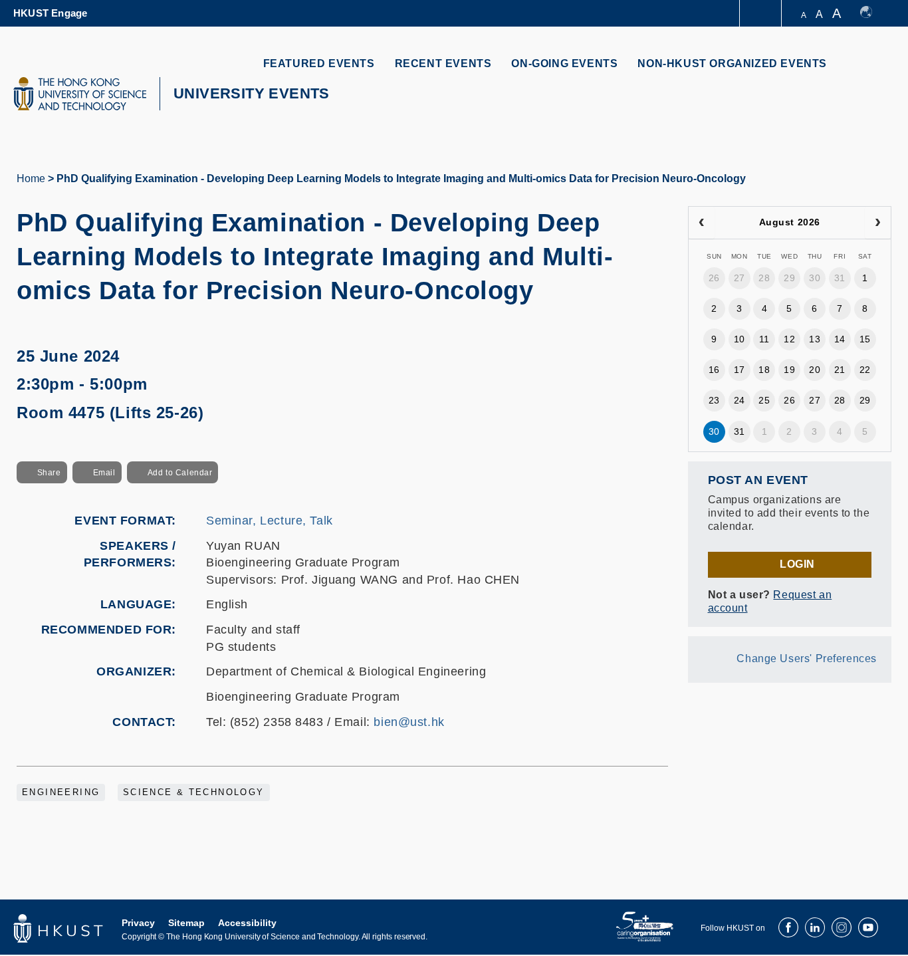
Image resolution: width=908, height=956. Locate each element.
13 (814, 339)
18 (764, 369)
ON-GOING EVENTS (564, 63)
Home (31, 178)
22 (865, 369)
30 (814, 278)
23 (714, 400)
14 (840, 339)
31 (840, 278)
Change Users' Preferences (807, 658)
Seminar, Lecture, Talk (269, 520)
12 (789, 339)
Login (797, 564)
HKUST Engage (50, 13)
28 (764, 278)
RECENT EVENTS (443, 63)
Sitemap (186, 922)
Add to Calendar (180, 472)
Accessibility (247, 922)
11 (764, 339)
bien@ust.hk (409, 722)
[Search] (872, 71)
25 (764, 400)
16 (714, 369)
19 (789, 369)
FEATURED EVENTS (319, 63)
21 (840, 369)
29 (789, 278)
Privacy (138, 922)
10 (739, 339)
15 (865, 339)
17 (739, 369)
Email (104, 472)
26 (714, 278)
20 (814, 369)
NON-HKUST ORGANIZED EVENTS (732, 63)
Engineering (61, 792)
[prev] (702, 223)
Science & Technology (194, 792)
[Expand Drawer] (761, 14)
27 (739, 278)
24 (739, 400)
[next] (878, 223)
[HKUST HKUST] (79, 93)
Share (49, 472)
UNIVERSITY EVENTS (251, 93)
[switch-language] (872, 13)
